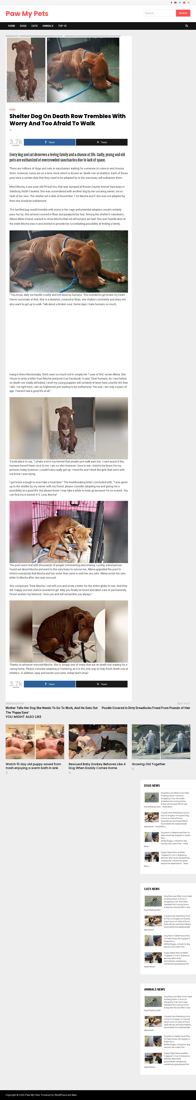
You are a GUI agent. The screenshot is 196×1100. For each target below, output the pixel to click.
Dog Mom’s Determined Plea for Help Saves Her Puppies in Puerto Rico (175, 835)
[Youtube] (175, 2)
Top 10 (62, 25)
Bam (74, 1095)
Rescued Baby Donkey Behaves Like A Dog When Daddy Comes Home (97, 766)
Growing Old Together (148, 764)
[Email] (188, 2)
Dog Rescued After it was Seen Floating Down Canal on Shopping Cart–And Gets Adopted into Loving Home (175, 797)
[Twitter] (180, 2)
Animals (48, 25)
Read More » (168, 807)
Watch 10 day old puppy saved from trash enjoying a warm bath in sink (33, 766)
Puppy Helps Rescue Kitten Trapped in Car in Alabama (174, 853)
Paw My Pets (27, 13)
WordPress (61, 1095)
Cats (34, 25)
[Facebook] (171, 2)
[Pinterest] (184, 2)
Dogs (23, 25)
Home (11, 25)
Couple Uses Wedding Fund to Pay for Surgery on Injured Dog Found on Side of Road (175, 815)
